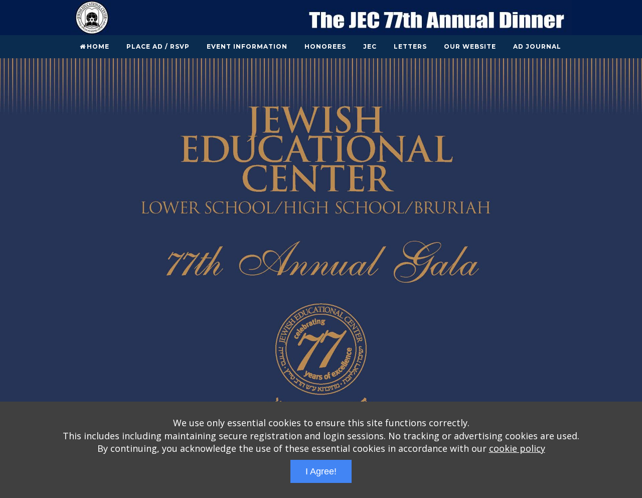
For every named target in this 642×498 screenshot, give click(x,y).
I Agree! (321, 471)
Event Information (247, 46)
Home (98, 46)
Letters (410, 46)
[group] (321, 266)
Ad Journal (537, 46)
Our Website (470, 46)
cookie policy (517, 448)
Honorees (325, 46)
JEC (370, 46)
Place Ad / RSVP (158, 46)
